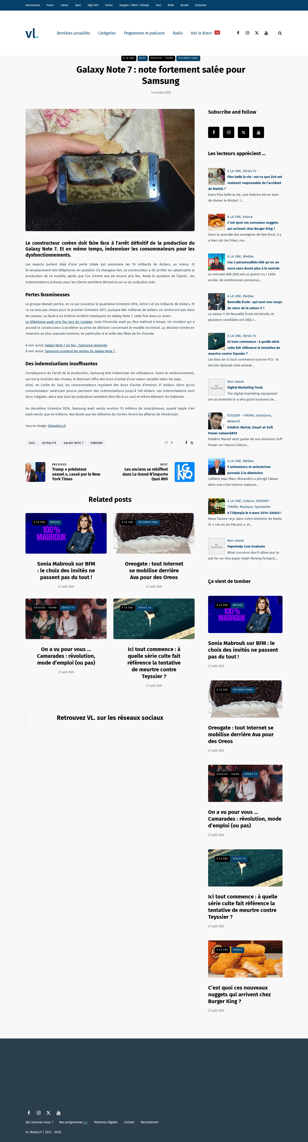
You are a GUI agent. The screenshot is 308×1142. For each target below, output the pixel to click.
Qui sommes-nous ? (39, 1122)
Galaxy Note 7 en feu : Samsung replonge (76, 345)
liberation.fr (57, 426)
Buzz (142, 58)
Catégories (107, 33)
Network (233, 421)
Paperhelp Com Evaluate (246, 546)
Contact (129, 1122)
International (32, 5)
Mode (171, 5)
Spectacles (263, 507)
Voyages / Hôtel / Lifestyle (134, 5)
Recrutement (149, 1122)
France (50, 5)
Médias (55, 522)
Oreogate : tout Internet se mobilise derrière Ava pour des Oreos (154, 570)
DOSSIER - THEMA (162, 58)
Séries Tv (68, 607)
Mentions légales (105, 1122)
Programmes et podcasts (144, 33)
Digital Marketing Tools (245, 387)
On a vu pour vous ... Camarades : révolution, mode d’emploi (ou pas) (66, 656)
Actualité (49, 443)
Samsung (97, 443)
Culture (64, 5)
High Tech (93, 5)
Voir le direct (205, 33)
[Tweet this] (192, 443)
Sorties (109, 5)
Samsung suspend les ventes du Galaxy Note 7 (80, 351)
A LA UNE (129, 58)
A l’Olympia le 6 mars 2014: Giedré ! (254, 513)
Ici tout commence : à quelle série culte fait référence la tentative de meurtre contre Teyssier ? (154, 662)
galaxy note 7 (73, 443)
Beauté (184, 5)
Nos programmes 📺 (73, 1122)
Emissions (263, 415)
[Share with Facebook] (186, 443)
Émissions (200, 5)
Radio (178, 33)
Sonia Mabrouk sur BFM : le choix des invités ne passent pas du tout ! (66, 570)
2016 (32, 443)
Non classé (235, 382)
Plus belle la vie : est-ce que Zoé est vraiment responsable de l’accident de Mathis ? (245, 183)
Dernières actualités (73, 33)
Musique (246, 507)
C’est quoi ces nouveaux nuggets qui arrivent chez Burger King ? (239, 994)
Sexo (158, 5)
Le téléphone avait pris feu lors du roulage (58, 322)
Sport (78, 5)
